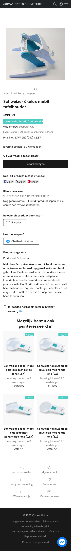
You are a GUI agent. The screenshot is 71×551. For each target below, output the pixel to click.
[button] (22, 4)
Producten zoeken (21, 472)
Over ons (54, 531)
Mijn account (49, 472)
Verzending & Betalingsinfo (35, 526)
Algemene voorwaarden (26, 521)
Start (6, 93)
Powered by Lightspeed (35, 542)
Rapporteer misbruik (35, 536)
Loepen (30, 93)
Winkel (17, 93)
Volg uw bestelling (22, 484)
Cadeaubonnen (49, 496)
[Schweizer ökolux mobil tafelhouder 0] (35, 54)
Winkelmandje (21, 496)
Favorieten (49, 484)
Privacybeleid (50, 521)
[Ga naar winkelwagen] (62, 4)
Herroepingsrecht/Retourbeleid (29, 531)
